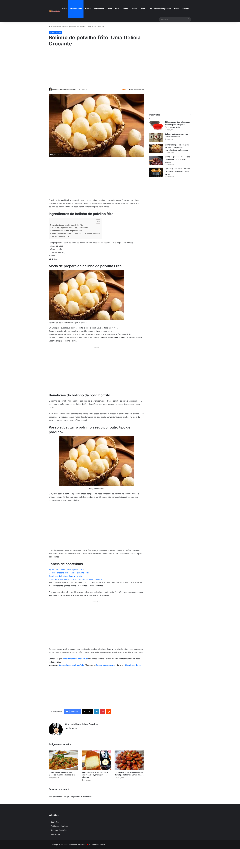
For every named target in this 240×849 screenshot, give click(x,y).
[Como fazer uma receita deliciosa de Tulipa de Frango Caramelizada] (129, 760)
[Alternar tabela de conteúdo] (97, 221)
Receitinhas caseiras (105, 665)
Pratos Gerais (76, 8)
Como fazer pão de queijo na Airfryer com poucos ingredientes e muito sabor (177, 147)
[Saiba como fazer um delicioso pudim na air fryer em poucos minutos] (96, 760)
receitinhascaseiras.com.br (75, 658)
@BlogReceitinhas (132, 665)
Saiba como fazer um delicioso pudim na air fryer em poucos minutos (95, 774)
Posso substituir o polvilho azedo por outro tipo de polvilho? (76, 233)
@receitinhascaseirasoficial (71, 665)
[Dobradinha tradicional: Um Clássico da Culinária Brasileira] (63, 760)
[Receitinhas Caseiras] (54, 10)
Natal (143, 8)
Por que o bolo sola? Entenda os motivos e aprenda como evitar (177, 171)
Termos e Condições (59, 830)
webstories (55, 834)
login (67, 797)
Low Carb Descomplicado (160, 8)
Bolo (117, 8)
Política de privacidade (60, 826)
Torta (109, 8)
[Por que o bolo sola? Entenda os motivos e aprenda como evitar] (156, 172)
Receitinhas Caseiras (97, 845)
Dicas (176, 8)
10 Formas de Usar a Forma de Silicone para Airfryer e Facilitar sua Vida (177, 124)
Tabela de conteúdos (60, 236)
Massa (125, 8)
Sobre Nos (55, 822)
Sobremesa (99, 8)
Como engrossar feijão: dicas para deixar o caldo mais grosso (177, 159)
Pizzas (134, 8)
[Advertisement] (96, 66)
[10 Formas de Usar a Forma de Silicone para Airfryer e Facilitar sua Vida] (156, 125)
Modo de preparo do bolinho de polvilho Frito (70, 228)
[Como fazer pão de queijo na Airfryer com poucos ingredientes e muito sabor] (156, 148)
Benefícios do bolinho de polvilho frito (67, 231)
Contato (186, 8)
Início (64, 8)
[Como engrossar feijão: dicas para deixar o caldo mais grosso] (156, 160)
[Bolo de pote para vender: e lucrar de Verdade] (156, 137)
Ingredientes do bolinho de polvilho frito (67, 225)
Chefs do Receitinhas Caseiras (64, 89)
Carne (87, 8)
